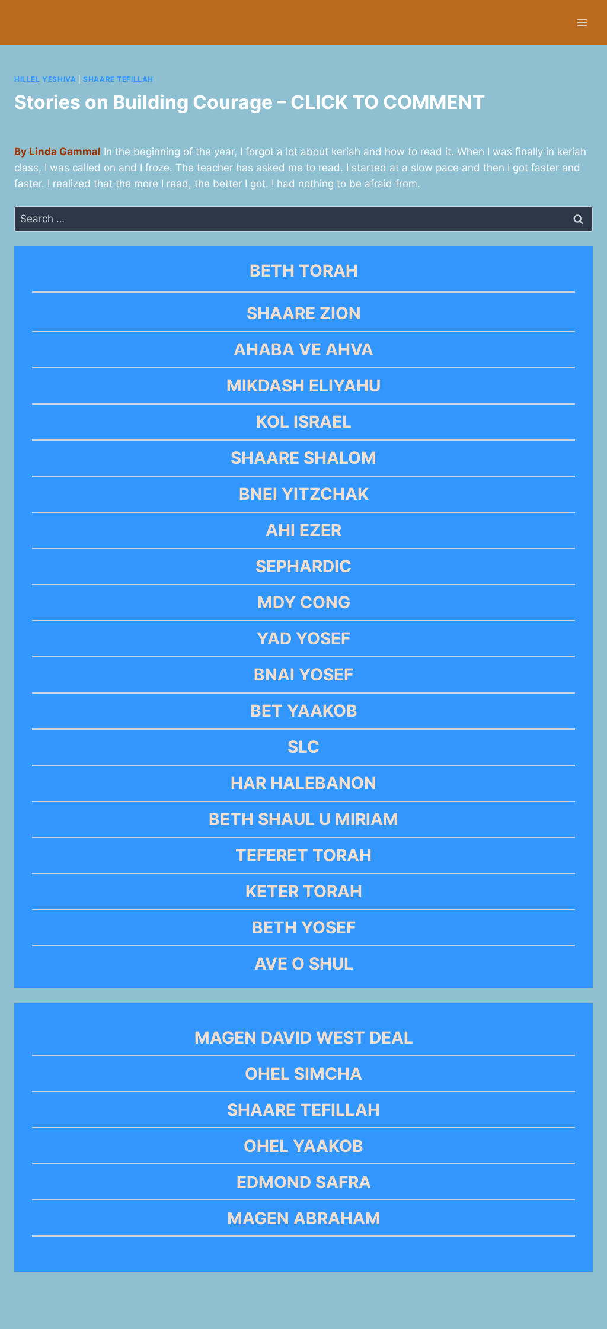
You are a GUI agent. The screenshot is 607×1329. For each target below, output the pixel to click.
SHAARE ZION (304, 313)
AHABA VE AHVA (303, 349)
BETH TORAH (304, 271)
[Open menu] (582, 22)
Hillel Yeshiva (45, 79)
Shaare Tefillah (118, 79)
